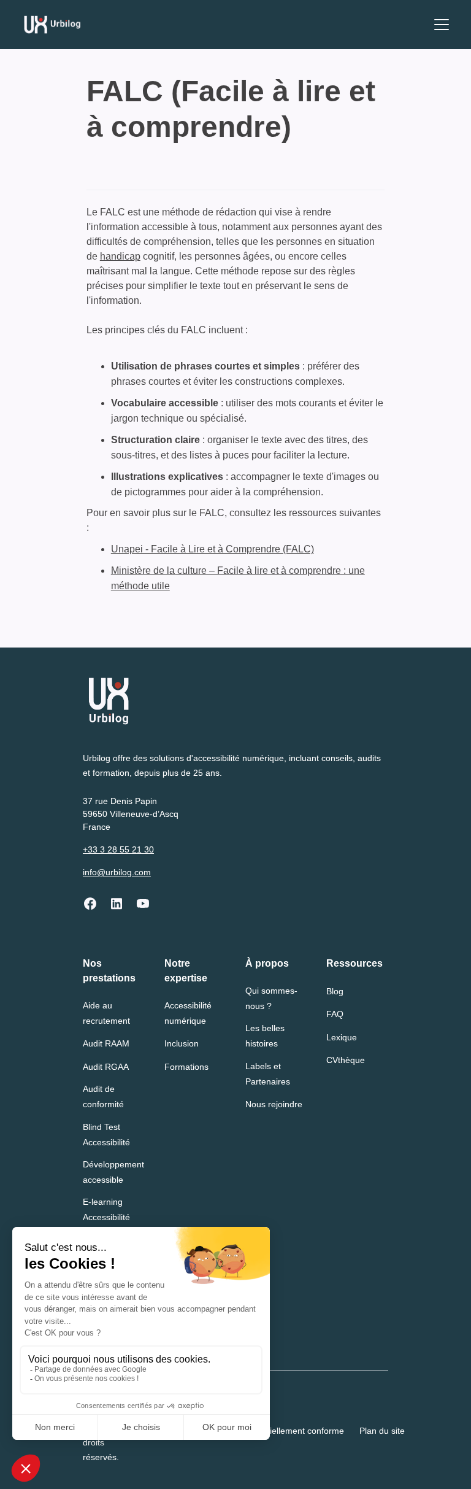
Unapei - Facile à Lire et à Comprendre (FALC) (212, 549)
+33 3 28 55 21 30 (118, 849)
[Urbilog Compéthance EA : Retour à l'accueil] (52, 24)
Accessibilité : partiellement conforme (272, 1431)
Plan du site (382, 1431)
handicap (120, 256)
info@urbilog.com (117, 872)
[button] (439, 24)
